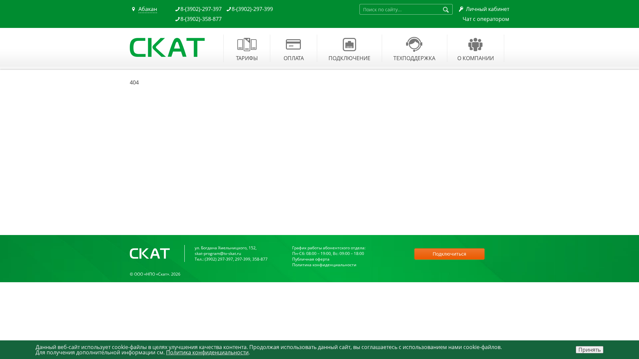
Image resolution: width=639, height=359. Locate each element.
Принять (589, 349)
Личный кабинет (487, 9)
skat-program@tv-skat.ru (218, 253)
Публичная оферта (310, 259)
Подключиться (449, 254)
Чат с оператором (486, 19)
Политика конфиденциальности (324, 265)
